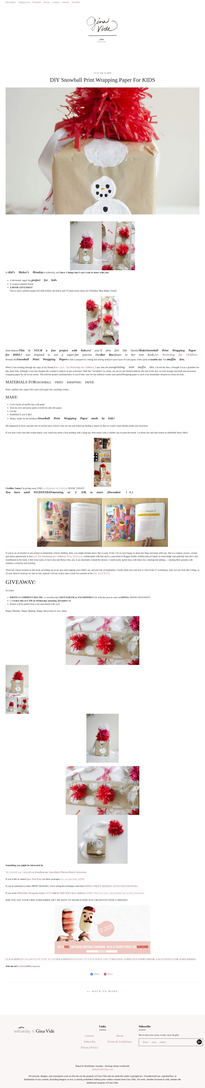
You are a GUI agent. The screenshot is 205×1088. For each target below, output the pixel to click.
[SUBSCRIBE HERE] (199, 1041)
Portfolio (76, 2)
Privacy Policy (89, 1047)
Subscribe (90, 1041)
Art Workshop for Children (175, 354)
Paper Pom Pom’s (34, 879)
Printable (36, 2)
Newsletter (11, 2)
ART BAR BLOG (101, 573)
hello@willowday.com (102, 1069)
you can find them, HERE (72, 879)
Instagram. (34, 966)
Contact (55, 2)
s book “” (74, 367)
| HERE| (36, 893)
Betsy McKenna (74, 556)
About (46, 2)
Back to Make (104, 991)
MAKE (96, 73)
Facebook (21, 966)
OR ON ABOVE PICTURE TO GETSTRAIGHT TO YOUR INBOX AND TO (101, 959)
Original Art (24, 2)
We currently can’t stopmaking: (33, 872)
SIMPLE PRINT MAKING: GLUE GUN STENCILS (111, 886)
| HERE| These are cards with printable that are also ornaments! (101, 893)
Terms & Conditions (120, 1041)
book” (49, 556)
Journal (65, 2)
